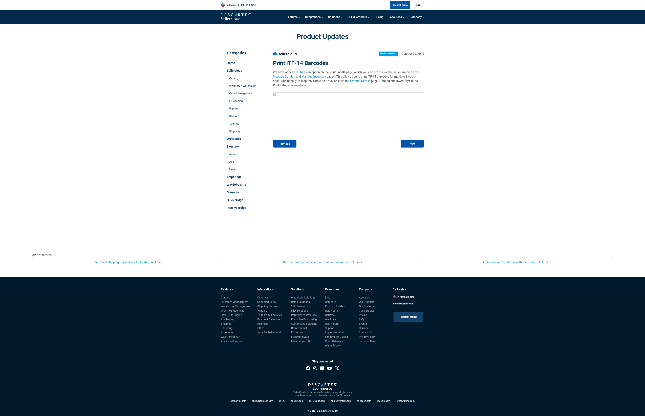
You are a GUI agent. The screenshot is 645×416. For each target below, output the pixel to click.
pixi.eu (281, 401)
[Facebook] (308, 368)
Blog (327, 297)
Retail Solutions (300, 302)
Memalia (233, 192)
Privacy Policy (367, 336)
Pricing (379, 17)
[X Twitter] (337, 368)
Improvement (388, 53)
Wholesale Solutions (303, 297)
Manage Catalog (284, 76)
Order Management (240, 93)
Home (231, 63)
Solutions (334, 17)
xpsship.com (383, 401)
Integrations (313, 17)
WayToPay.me (236, 184)
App (231, 161)
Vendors (262, 310)
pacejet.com (297, 401)
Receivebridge (236, 208)
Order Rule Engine (231, 315)
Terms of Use (367, 341)
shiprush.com (364, 401)
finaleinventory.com (341, 401)
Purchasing (236, 101)
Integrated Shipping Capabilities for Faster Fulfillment (128, 262)
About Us (364, 297)
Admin (233, 154)
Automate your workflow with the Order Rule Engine (517, 262)
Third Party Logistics (269, 315)
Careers (363, 328)
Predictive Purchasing (304, 319)
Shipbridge (234, 177)
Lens (232, 169)
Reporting (226, 328)
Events (363, 323)
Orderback (234, 139)
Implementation (334, 332)
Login (418, 5)
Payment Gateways (268, 319)
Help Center (332, 310)
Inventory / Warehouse (242, 85)
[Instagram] (315, 368)
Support (329, 328)
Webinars (330, 319)
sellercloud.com (317, 401)
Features (292, 17)
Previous (285, 143)
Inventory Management (234, 302)
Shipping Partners (267, 306)
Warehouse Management (236, 306)
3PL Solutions (299, 306)
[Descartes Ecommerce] (322, 386)
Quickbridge (235, 200)
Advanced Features (232, 341)
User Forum (332, 323)
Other (260, 328)
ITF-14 (298, 72)
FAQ (361, 319)
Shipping (234, 131)
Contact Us (365, 332)
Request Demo (400, 5)
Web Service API (230, 336)
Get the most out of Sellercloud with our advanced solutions (322, 262)
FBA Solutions (299, 310)
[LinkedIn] (322, 368)
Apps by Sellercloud (269, 332)
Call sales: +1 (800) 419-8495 (241, 5)
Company (416, 17)
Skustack (233, 146)
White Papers (333, 345)
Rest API (234, 116)
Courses (330, 315)
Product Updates (335, 306)
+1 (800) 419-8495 (405, 297)
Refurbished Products (304, 315)
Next (412, 143)
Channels (262, 297)
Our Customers (357, 17)
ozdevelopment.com (262, 401)
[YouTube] (329, 368)
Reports (233, 108)
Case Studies (366, 310)
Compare (330, 302)
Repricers (262, 323)
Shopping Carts (266, 302)
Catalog (234, 78)
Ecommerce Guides (336, 336)
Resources (395, 17)
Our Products (366, 302)
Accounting (227, 332)
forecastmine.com (405, 401)
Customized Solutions (304, 323)
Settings (234, 123)
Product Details (360, 81)
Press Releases (334, 341)
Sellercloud (234, 70)
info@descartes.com (403, 303)
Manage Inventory (314, 76)
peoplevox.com (238, 401)
